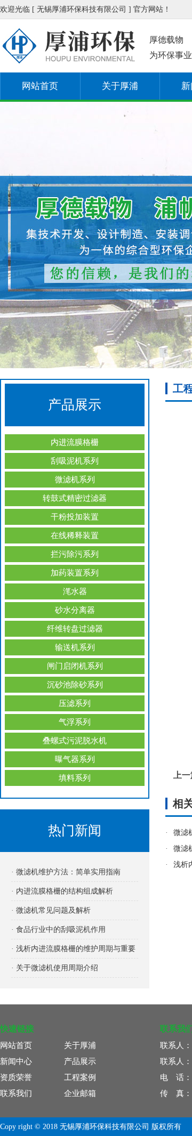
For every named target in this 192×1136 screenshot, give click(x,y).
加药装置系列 (75, 573)
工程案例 (80, 1077)
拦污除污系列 (75, 554)
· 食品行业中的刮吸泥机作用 (58, 930)
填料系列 (75, 778)
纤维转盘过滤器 (75, 628)
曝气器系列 (75, 759)
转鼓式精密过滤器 (75, 498)
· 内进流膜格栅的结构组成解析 (62, 891)
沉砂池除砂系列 (75, 684)
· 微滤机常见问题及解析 (51, 910)
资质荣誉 (16, 1077)
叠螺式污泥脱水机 (75, 740)
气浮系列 (75, 722)
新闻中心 (16, 1061)
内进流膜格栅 (75, 442)
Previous (18, 235)
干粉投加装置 (75, 517)
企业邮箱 (80, 1093)
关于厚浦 (120, 86)
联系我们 (16, 1093)
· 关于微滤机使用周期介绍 (54, 968)
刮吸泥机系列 (75, 461)
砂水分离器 (75, 610)
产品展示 (80, 1061)
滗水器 (75, 591)
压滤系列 (75, 703)
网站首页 (40, 86)
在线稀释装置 (75, 535)
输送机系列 (75, 647)
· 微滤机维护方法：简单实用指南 (66, 872)
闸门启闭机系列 (75, 666)
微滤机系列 (75, 479)
